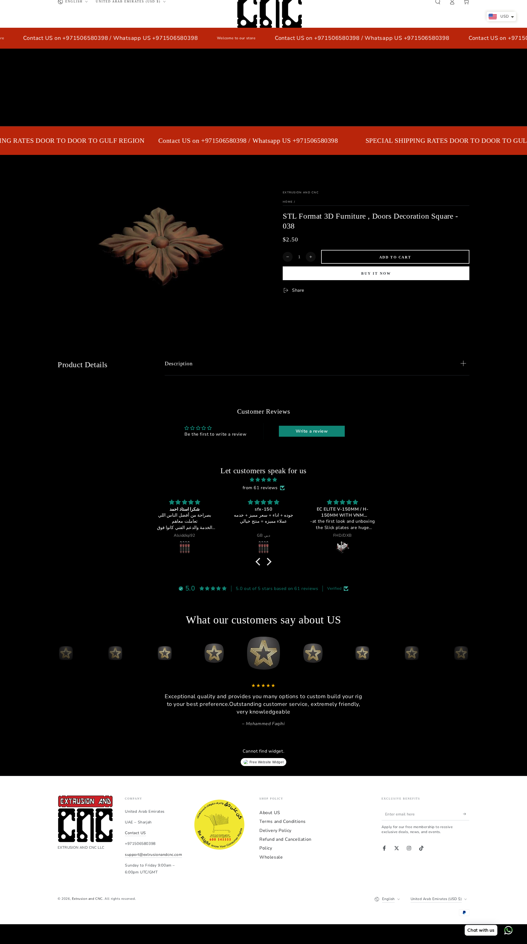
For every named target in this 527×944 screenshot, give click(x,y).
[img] (263, 480)
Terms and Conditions (282, 821)
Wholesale (271, 857)
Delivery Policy (275, 831)
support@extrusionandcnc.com (153, 854)
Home (288, 202)
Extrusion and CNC (301, 192)
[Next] (463, 653)
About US (269, 813)
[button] (259, 562)
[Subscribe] (466, 814)
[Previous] (63, 653)
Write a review (312, 431)
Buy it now (376, 273)
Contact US (135, 833)
